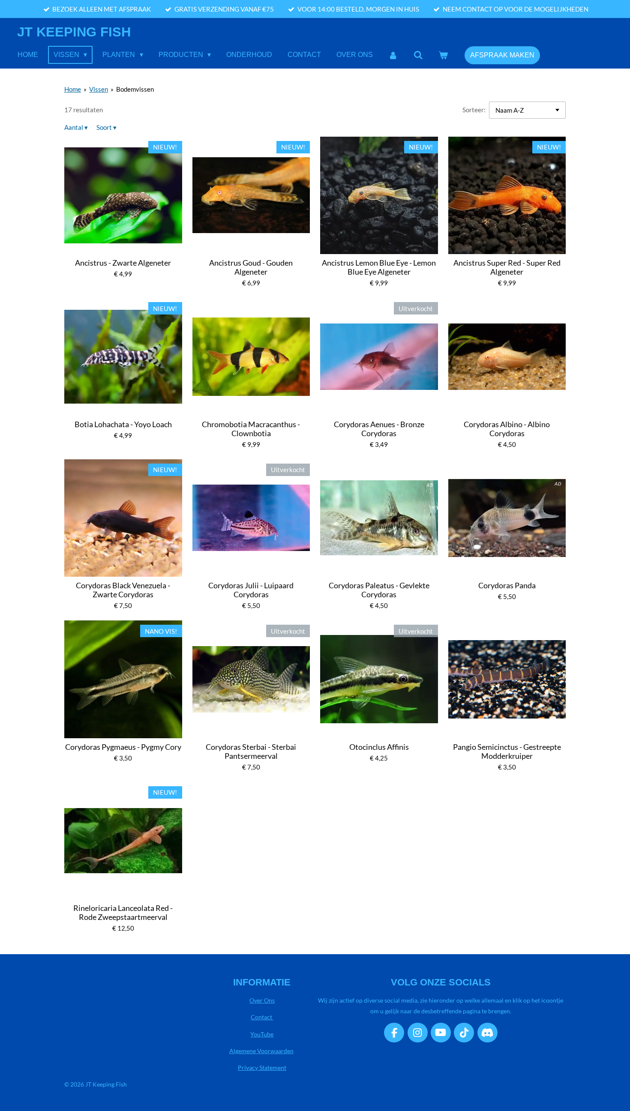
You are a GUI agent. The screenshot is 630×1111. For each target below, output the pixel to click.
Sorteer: (474, 110)
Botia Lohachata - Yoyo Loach (123, 424)
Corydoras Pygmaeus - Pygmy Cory (123, 747)
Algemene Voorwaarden (261, 1050)
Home (72, 89)
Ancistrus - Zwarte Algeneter (123, 262)
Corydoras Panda (507, 585)
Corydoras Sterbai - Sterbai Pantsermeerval (251, 752)
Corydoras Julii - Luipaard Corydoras (251, 590)
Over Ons (262, 1000)
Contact (262, 1017)
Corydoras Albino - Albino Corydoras (507, 429)
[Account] (393, 55)
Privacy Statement (262, 1067)
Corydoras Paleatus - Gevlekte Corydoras (379, 590)
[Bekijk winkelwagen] (443, 55)
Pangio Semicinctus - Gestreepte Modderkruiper (507, 752)
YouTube (261, 1034)
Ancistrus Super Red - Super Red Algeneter (507, 267)
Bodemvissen (135, 89)
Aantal (76, 127)
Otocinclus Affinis (379, 747)
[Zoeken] (418, 55)
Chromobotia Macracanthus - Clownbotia (251, 429)
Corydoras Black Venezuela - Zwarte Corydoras (123, 590)
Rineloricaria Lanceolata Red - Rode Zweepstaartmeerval (123, 913)
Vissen (98, 89)
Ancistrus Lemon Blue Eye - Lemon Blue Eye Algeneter (379, 267)
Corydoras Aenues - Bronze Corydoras (379, 429)
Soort (106, 127)
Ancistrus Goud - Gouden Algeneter (251, 267)
